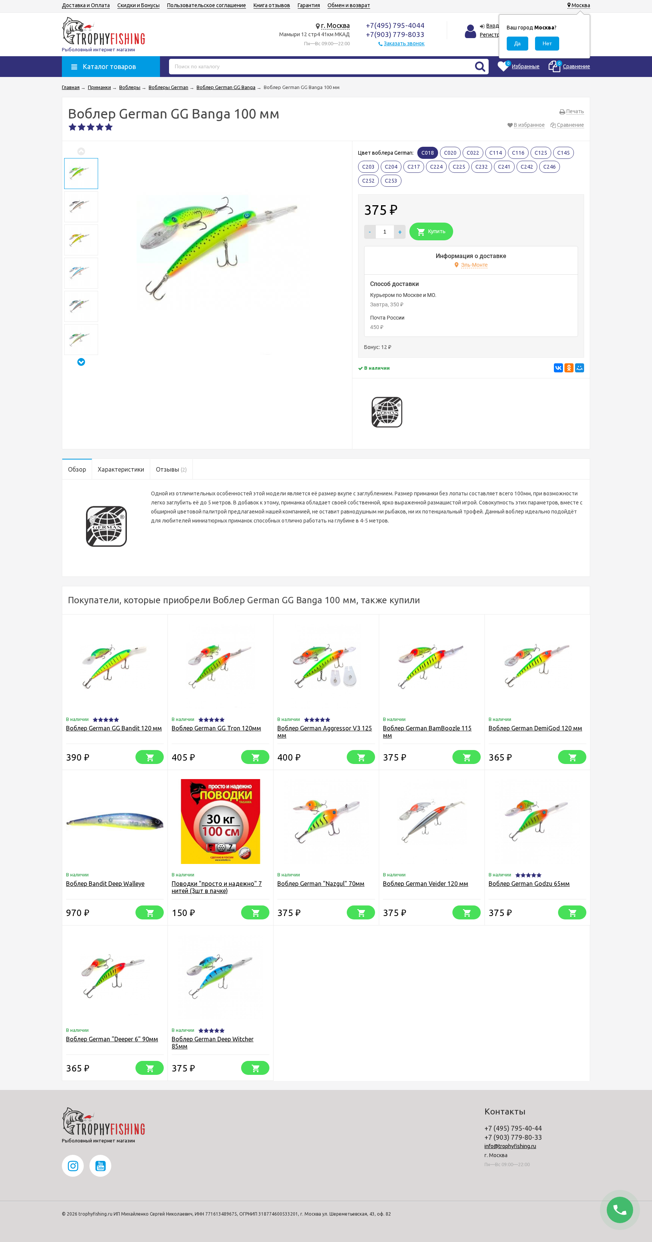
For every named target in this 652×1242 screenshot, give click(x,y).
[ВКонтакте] (558, 367)
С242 (527, 167)
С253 (391, 181)
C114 (495, 153)
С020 (450, 153)
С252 (368, 181)
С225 (459, 167)
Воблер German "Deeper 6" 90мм (112, 1039)
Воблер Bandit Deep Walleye (105, 883)
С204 (391, 167)
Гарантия (309, 5)
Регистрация (495, 35)
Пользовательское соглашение (206, 5)
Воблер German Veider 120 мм (425, 883)
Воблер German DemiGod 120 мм (535, 728)
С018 (427, 153)
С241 (504, 167)
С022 (473, 153)
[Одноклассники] (569, 367)
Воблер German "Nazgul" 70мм (320, 883)
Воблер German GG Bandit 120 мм (114, 728)
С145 (563, 153)
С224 (436, 167)
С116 (518, 153)
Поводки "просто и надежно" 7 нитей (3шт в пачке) (217, 887)
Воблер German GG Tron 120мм (216, 728)
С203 (368, 167)
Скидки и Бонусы (138, 5)
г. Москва (335, 25)
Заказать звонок (404, 43)
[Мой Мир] (579, 367)
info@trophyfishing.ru (510, 1146)
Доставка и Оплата (86, 5)
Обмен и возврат (349, 5)
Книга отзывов (272, 5)
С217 (414, 167)
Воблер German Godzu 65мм (529, 883)
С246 (549, 167)
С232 (481, 167)
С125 (541, 153)
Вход (492, 26)
